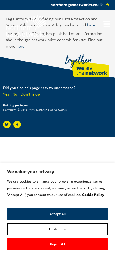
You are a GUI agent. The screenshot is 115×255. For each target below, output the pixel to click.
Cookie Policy (93, 194)
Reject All (57, 244)
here (20, 46)
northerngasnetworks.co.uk (77, 4)
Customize (57, 229)
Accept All (57, 214)
